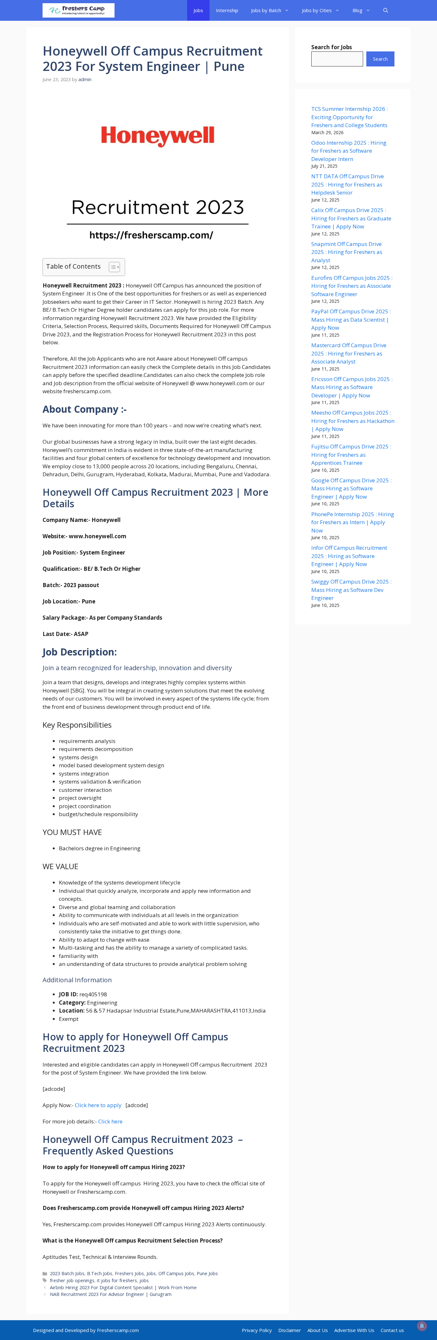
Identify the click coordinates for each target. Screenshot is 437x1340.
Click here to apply (98, 1105)
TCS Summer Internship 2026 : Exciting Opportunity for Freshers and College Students (349, 117)
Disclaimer (289, 1330)
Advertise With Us (354, 1330)
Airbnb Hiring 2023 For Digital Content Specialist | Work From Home (124, 1287)
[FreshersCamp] (79, 10)
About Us (317, 1330)
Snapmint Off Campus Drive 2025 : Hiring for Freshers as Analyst (346, 252)
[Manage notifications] (422, 1326)
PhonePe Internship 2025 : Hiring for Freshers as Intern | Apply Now (352, 522)
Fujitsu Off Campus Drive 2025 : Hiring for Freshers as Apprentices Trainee (351, 454)
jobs (144, 1280)
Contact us (392, 1330)
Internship (227, 10)
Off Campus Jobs (176, 1273)
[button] (385, 10)
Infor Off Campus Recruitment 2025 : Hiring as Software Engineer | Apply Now (349, 556)
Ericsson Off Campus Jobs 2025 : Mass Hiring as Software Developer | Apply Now (352, 387)
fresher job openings (72, 1280)
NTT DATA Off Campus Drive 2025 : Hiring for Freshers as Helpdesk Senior (347, 184)
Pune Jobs (207, 1273)
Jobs (198, 10)
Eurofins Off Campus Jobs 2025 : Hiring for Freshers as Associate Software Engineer (352, 286)
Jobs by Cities (317, 10)
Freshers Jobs (129, 1273)
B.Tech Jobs (99, 1273)
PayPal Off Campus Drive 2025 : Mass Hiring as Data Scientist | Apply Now (351, 319)
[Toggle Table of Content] (111, 267)
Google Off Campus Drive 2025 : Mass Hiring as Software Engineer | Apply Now (351, 488)
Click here (110, 1121)
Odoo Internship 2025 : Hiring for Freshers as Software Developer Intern (348, 151)
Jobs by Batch (266, 10)
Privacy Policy (257, 1330)
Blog (357, 10)
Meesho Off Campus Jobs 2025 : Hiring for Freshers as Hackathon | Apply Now (352, 421)
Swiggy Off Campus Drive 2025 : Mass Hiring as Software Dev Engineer (351, 589)
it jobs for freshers (117, 1280)
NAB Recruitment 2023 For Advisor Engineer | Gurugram (111, 1294)
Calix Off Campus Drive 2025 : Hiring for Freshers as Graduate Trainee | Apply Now (351, 218)
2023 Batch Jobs (67, 1273)
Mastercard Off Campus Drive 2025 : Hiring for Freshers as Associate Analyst (348, 353)
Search (380, 59)
